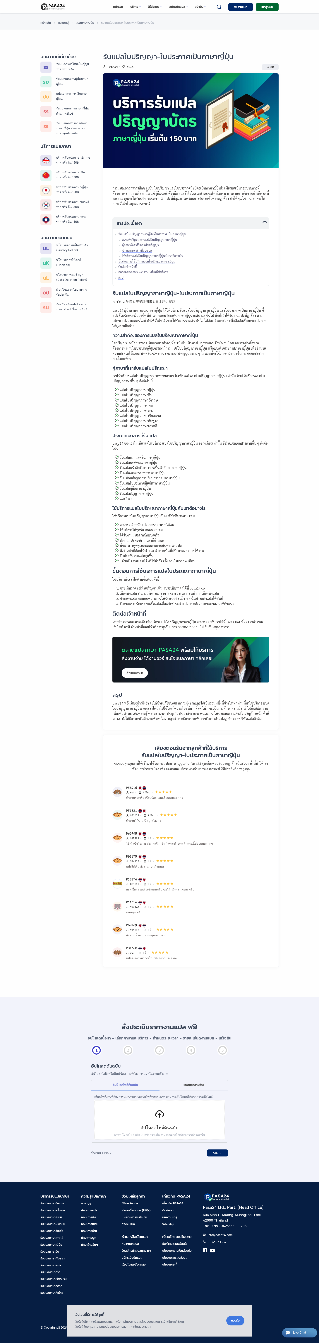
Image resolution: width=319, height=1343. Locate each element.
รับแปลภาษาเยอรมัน (52, 1224)
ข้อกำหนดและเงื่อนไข (175, 1244)
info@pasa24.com (220, 1235)
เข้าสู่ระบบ (267, 7)
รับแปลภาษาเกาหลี (51, 1237)
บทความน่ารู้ (169, 1217)
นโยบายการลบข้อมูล (174, 1257)
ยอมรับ (235, 1320)
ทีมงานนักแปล (130, 1244)
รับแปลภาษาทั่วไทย (52, 1293)
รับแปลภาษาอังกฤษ (52, 1203)
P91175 (132, 856)
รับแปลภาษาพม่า (50, 1265)
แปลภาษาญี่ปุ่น (85, 23)
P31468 (132, 948)
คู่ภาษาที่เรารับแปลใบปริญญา (140, 245)
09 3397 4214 (217, 1242)
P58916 (132, 787)
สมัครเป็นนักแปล (132, 1257)
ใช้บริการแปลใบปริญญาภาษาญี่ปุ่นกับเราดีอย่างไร (152, 256)
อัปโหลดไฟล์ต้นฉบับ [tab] (125, 1084)
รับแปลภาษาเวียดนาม (53, 1279)
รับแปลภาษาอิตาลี (51, 1286)
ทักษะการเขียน (90, 1224)
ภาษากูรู (86, 1203)
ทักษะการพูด (88, 1237)
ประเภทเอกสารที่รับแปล (137, 250)
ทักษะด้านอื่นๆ (89, 1244)
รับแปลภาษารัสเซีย (52, 1231)
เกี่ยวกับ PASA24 (172, 1203)
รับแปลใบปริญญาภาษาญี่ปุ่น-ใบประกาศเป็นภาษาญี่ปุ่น (152, 234)
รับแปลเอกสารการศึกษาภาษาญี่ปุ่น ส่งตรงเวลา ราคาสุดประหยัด (72, 128)
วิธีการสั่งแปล (130, 1203)
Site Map (168, 1224)
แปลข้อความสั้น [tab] (193, 1084)
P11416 (132, 902)
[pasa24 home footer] (217, 1197)
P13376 (132, 879)
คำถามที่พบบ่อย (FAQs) (136, 1210)
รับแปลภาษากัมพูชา (52, 1258)
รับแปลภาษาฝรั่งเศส (52, 1210)
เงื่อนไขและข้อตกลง (133, 1264)
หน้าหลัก (45, 23)
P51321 (132, 810)
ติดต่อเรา (168, 1210)
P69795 (132, 833)
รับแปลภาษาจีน (49, 1251)
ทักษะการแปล (89, 1210)
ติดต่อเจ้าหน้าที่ (127, 267)
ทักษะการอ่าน (89, 1231)
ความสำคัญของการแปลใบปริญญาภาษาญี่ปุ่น (149, 240)
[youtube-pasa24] (212, 1251)
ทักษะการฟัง (88, 1217)
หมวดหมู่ (63, 23)
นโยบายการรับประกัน (134, 1217)
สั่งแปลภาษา (134, 672)
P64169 (132, 925)
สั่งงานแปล (240, 7)
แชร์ (272, 67)
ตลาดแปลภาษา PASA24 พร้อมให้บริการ (143, 272)
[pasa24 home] (53, 7)
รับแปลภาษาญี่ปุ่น (51, 1244)
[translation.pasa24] (205, 1251)
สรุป (121, 277)
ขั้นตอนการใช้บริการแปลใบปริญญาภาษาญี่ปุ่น (146, 261)
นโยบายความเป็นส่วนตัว (177, 1250)
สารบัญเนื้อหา (129, 223)
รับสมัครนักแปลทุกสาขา (136, 1250)
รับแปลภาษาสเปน (51, 1217)
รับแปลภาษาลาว (50, 1272)
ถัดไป (216, 1153)
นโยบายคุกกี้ (169, 1264)
